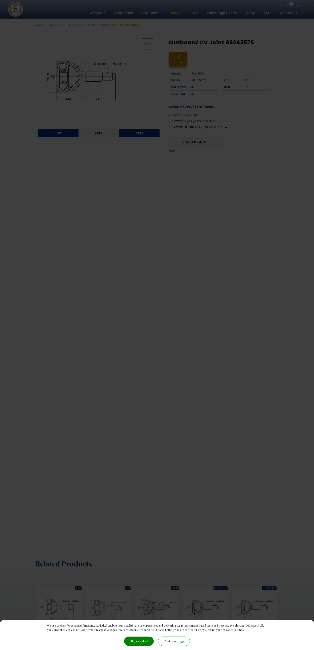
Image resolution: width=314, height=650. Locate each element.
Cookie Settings (174, 641)
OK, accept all (139, 641)
